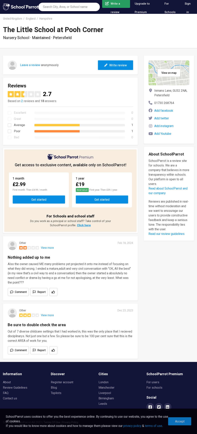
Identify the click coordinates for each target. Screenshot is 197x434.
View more (47, 248)
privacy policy (132, 426)
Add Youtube (162, 133)
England (31, 19)
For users (152, 382)
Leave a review (30, 65)
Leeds (102, 404)
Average (19, 125)
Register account (62, 382)
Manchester (106, 387)
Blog (54, 387)
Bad (16, 137)
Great (17, 119)
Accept (179, 421)
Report (42, 292)
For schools (154, 387)
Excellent (20, 113)
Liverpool (104, 393)
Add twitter (161, 118)
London (103, 382)
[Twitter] (159, 407)
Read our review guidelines (166, 234)
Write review (118, 65)
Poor (17, 131)
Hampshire (45, 19)
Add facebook (163, 110)
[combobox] (69, 7)
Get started (38, 199)
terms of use (153, 426)
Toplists (56, 393)
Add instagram (164, 126)
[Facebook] (150, 407)
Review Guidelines (15, 387)
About (7, 382)
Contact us (10, 398)
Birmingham (106, 398)
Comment (21, 292)
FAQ (5, 393)
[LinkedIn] (167, 407)
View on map (169, 73)
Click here (84, 225)
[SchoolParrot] (20, 6)
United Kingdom (12, 19)
